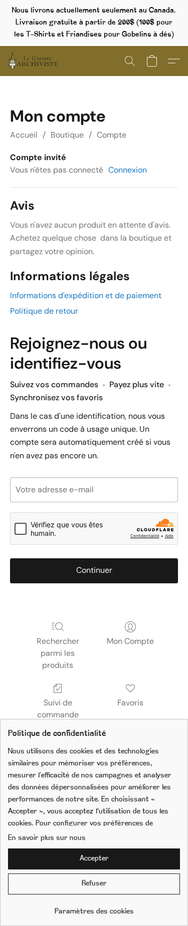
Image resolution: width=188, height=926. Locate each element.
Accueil (24, 135)
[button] (34, 61)
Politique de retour (44, 311)
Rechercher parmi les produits (58, 653)
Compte (111, 135)
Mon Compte (130, 641)
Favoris (130, 702)
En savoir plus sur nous (47, 838)
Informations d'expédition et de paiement (85, 295)
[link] (94, 908)
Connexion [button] (127, 170)
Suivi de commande (58, 708)
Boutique (67, 135)
